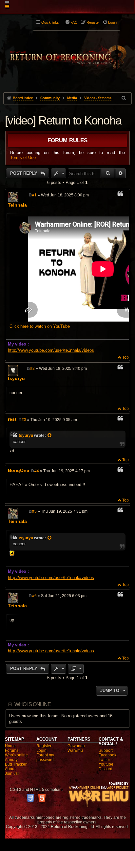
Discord (105, 769)
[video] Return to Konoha (63, 120)
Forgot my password (45, 757)
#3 (24, 419)
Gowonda (76, 746)
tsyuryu (16, 378)
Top (125, 357)
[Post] (30, 195)
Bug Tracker (16, 764)
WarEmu (75, 750)
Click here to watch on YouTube (40, 326)
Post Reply (24, 173)
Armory (11, 759)
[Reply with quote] (120, 195)
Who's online (16, 755)
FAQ (74, 22)
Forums (11, 750)
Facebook (107, 755)
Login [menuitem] (112, 22)
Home (10, 746)
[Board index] (67, 52)
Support (106, 750)
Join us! (12, 773)
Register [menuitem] (93, 22)
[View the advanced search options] (124, 98)
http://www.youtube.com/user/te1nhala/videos (51, 350)
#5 (34, 511)
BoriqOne (18, 470)
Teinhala (17, 205)
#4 (36, 471)
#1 (34, 195)
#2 (32, 368)
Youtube (106, 764)
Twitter (104, 759)
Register (43, 746)
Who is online (32, 704)
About (10, 769)
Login (41, 750)
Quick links (50, 22)
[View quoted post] (50, 435)
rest (12, 419)
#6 (34, 595)
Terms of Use (23, 157)
